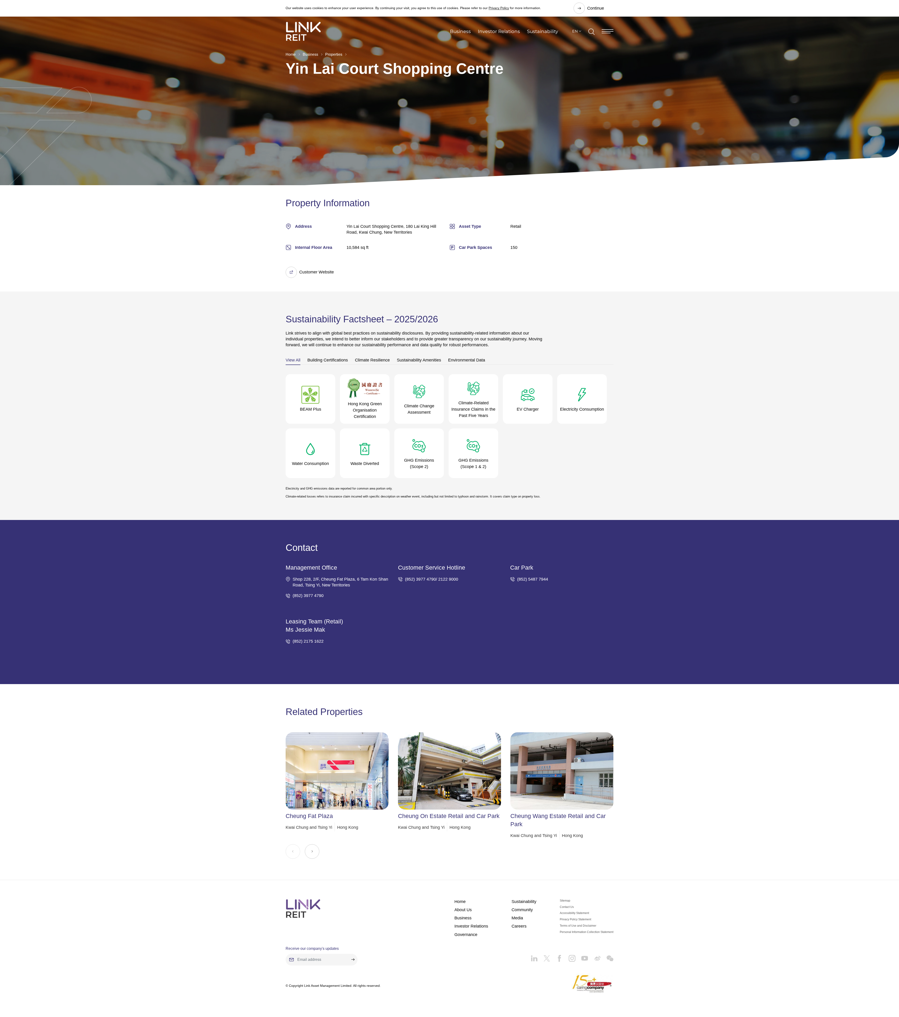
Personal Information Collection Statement (586, 932)
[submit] (352, 959)
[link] (303, 31)
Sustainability (542, 31)
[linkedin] (534, 956)
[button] (312, 851)
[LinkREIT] (303, 908)
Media (517, 918)
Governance (465, 934)
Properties (333, 54)
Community (522, 909)
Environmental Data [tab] (466, 360)
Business (460, 31)
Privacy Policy (499, 8)
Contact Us (567, 907)
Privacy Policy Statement (575, 919)
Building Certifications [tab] (327, 360)
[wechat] (607, 956)
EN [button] (575, 31)
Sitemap (565, 900)
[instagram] (569, 956)
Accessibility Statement (574, 913)
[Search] (591, 31)
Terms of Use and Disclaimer (578, 925)
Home (291, 54)
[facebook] (556, 956)
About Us (463, 909)
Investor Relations (499, 31)
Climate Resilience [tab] (372, 360)
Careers (519, 926)
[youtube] (581, 956)
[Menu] (607, 31)
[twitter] (544, 956)
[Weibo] (594, 956)
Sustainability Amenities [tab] (419, 360)
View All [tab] (293, 360)
